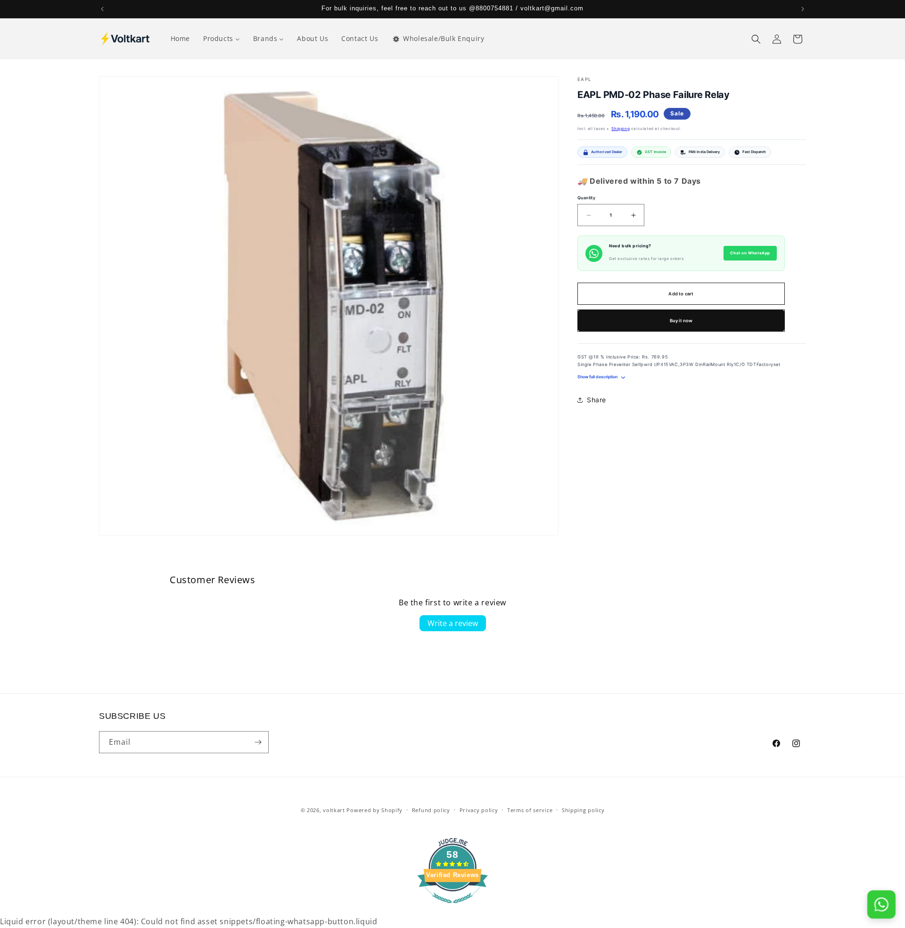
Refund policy (431, 810)
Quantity (586, 197)
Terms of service (529, 810)
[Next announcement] (802, 9)
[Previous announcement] (102, 9)
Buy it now (681, 321)
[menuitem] (180, 39)
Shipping (620, 128)
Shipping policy (583, 810)
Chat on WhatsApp (750, 253)
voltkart (334, 810)
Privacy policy (479, 810)
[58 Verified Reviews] (452, 908)
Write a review (453, 623)
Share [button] (596, 400)
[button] (756, 39)
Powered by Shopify (374, 810)
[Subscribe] (257, 742)
